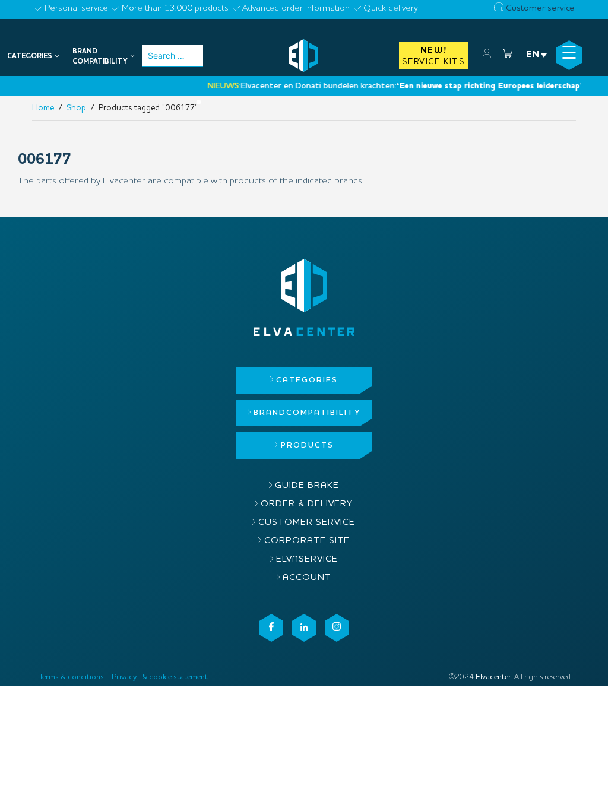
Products (307, 445)
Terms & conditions (71, 677)
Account (307, 578)
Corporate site (307, 541)
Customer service (539, 8)
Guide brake (307, 485)
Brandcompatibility (307, 413)
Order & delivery (307, 504)
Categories (307, 380)
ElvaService (307, 559)
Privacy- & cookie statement (160, 677)
